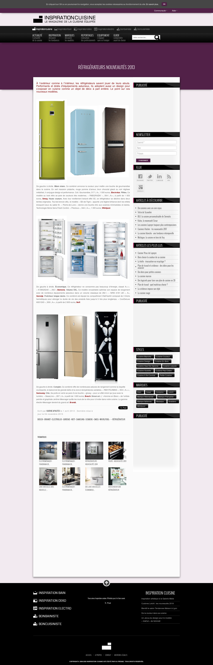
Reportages (88, 37)
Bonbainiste (123, 29)
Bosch (40, 419)
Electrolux (57, 419)
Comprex (160, 392)
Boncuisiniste (141, 29)
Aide (174, 10)
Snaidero (172, 401)
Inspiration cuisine (41, 29)
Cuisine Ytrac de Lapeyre (147, 253)
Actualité (37, 37)
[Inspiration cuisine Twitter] (149, 178)
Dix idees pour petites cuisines (149, 272)
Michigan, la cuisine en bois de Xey (151, 237)
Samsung (80, 419)
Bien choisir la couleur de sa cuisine (151, 257)
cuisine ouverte (144, 370)
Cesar (148, 392)
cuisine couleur (163, 356)
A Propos (98, 655)
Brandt (47, 419)
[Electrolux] (51, 141)
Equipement (103, 37)
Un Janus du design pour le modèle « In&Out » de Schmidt (156, 619)
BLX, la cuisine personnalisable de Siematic (154, 216)
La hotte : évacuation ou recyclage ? (151, 261)
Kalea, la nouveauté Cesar (148, 220)
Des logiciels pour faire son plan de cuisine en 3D (156, 280)
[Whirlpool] (113, 141)
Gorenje (66, 419)
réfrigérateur (118, 419)
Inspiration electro (104, 29)
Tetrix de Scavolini (145, 212)
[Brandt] (106, 346)
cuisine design (143, 361)
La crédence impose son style (149, 288)
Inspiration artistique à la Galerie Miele (157, 598)
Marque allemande (145, 396)
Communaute (160, 10)
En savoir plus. (152, 4)
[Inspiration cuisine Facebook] (140, 178)
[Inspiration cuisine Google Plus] (140, 188)
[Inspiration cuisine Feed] (168, 178)
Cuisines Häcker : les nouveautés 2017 (152, 229)
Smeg (96, 419)
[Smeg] (82, 141)
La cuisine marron (144, 276)
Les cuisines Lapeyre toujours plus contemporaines (157, 224)
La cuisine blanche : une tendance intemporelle (156, 233)
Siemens (89, 419)
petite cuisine (166, 375)
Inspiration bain (62, 29)
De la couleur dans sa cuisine (154, 613)
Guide (120, 37)
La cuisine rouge (144, 293)
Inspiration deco (82, 29)
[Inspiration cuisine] (70, 19)
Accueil (89, 655)
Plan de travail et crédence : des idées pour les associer (156, 266)
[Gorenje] (82, 249)
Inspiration (55, 37)
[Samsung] (47, 346)
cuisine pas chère (164, 370)
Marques (69, 37)
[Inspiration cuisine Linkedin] (159, 178)
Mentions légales (120, 655)
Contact (108, 655)
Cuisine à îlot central (146, 375)
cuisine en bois (162, 361)
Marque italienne (144, 401)
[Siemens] (51, 249)
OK (164, 4)
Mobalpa (160, 401)
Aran (139, 392)
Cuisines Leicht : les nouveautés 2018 (157, 603)
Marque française (166, 396)
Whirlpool (104, 419)
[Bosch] (75, 346)
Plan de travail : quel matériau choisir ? (153, 284)
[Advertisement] (106, 56)
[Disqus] (83, 534)
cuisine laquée (170, 366)
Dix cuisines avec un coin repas (150, 208)
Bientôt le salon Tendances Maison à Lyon (159, 608)
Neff (73, 419)
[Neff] (114, 249)
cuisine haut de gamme (147, 366)
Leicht (170, 392)
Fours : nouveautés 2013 (117, 461)
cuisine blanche (144, 356)
